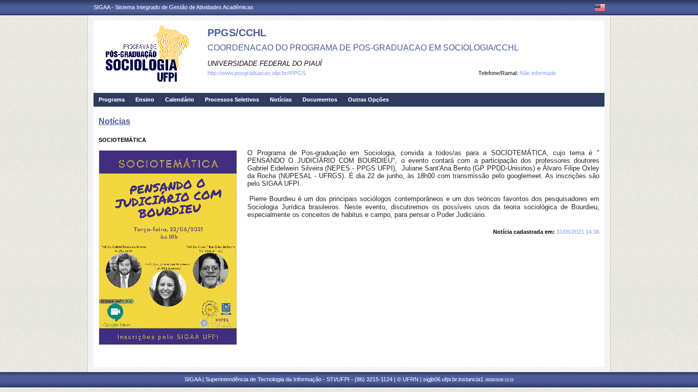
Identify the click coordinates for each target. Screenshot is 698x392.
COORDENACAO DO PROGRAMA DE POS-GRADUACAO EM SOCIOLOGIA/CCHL (363, 47)
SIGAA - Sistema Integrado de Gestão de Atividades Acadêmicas (173, 7)
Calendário (179, 99)
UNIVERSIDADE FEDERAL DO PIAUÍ (264, 63)
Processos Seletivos (232, 99)
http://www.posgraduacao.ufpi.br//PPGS (256, 73)
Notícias (281, 99)
